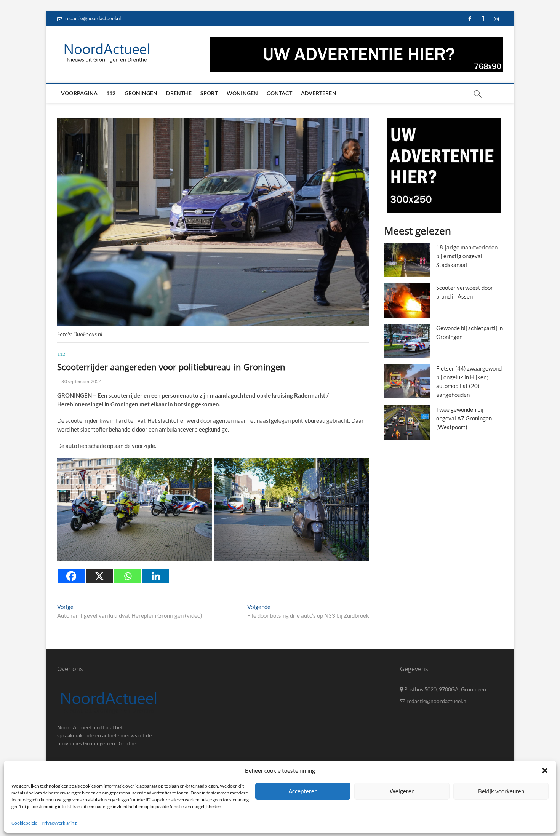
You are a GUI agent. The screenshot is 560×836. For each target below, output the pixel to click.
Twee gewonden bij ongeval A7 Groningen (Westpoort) (464, 418)
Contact (279, 93)
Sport (209, 93)
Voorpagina (79, 93)
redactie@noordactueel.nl (92, 18)
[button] (545, 770)
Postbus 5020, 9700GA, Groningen (444, 689)
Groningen (141, 93)
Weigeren (402, 791)
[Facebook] (71, 576)
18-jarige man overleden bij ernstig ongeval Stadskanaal (467, 256)
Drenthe (178, 93)
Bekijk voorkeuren (501, 791)
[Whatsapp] (127, 576)
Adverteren (318, 93)
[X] (99, 576)
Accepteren (302, 791)
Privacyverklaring (59, 823)
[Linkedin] (155, 576)
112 (111, 93)
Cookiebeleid (24, 823)
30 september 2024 (81, 381)
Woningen (242, 93)
